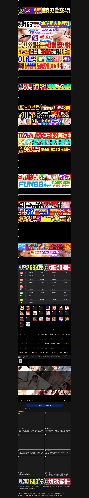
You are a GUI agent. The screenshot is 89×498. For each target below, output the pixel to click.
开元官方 (21, 348)
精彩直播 (57, 334)
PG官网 (26, 330)
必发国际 (56, 339)
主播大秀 (21, 339)
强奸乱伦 (42, 272)
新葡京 (20, 334)
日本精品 (42, 275)
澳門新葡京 (27, 343)
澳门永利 (44, 330)
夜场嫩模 (50, 339)
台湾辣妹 (31, 279)
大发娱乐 (21, 343)
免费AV (60, 352)
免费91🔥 (21, 352)
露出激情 (42, 292)
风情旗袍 (31, 289)
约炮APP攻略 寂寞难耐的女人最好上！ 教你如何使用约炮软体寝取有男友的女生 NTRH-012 (31, 452)
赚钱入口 (48, 352)
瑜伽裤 (53, 289)
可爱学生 (54, 286)
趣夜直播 (44, 339)
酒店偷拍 (68, 334)
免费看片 (47, 348)
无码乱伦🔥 (66, 343)
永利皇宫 (33, 343)
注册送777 (61, 330)
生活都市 (31, 299)
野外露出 (65, 282)
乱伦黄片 (32, 339)
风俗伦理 (65, 299)
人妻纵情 (54, 299)
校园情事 (42, 299)
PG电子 (49, 330)
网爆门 (65, 292)
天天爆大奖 (27, 348)
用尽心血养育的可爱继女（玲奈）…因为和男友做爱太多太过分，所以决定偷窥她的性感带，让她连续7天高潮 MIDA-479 (57, 431)
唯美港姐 (54, 279)
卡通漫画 (31, 292)
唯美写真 (54, 292)
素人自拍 (65, 275)
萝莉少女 (65, 272)
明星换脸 (42, 289)
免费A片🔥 (27, 352)
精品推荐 (31, 272)
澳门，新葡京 (40, 348)
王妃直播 (27, 339)
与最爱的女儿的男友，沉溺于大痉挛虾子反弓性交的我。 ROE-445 (57, 452)
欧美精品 (54, 272)
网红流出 (54, 282)
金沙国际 (33, 348)
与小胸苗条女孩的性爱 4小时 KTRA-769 (29, 474)
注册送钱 (55, 330)
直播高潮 (51, 334)
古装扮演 (31, 286)
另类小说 (31, 302)
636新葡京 (47, 343)
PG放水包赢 (44, 334)
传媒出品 (31, 295)
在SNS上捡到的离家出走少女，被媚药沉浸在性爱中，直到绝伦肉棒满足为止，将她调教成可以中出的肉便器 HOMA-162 (31, 431)
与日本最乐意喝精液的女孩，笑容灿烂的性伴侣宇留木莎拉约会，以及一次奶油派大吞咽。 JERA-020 (57, 475)
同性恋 (65, 295)
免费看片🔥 (40, 343)
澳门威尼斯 (65, 348)
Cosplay (54, 275)
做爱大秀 (53, 348)
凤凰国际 (37, 334)
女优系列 (42, 286)
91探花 (42, 282)
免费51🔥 (59, 343)
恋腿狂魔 (65, 286)
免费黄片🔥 (41, 352)
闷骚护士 (65, 289)
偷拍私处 (38, 339)
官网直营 (38, 330)
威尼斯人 (21, 330)
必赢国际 (32, 334)
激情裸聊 (53, 343)
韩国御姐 (42, 279)
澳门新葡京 (62, 339)
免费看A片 (54, 352)
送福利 (67, 330)
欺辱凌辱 (31, 282)
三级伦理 (31, 275)
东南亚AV (65, 279)
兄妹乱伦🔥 (34, 352)
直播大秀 (59, 348)
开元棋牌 (32, 330)
